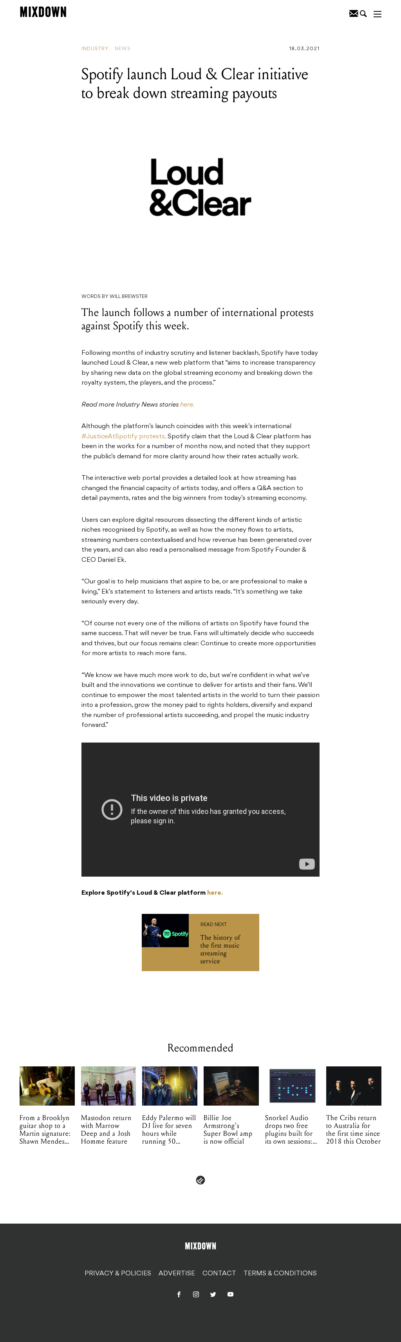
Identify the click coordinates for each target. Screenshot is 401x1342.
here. (187, 405)
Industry (95, 49)
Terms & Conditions (280, 1274)
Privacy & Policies (118, 1274)
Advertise (177, 1274)
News (123, 49)
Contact (219, 1274)
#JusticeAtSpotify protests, (123, 437)
